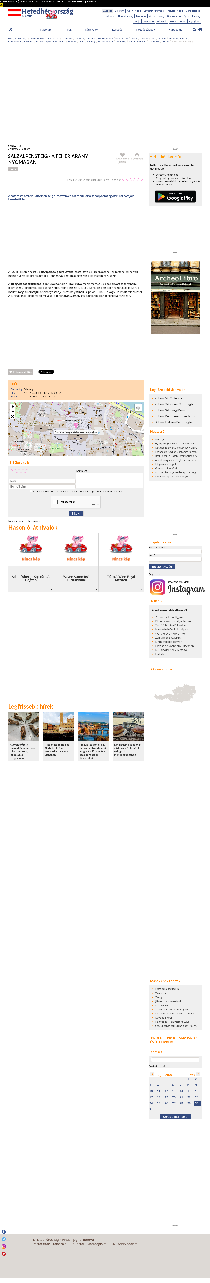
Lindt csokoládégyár (168, 641)
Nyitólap (45, 30)
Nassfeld (72, 41)
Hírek (68, 30)
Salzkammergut (105, 41)
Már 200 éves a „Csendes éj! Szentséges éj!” (178, 472)
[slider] (132, 179)
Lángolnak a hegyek (165, 464)
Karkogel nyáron (164, 1017)
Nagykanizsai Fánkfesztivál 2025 (172, 1021)
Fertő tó (134, 38)
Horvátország (125, 16)
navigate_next (199, 1065)
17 (151, 1097)
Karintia (184, 38)
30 (196, 1103)
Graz (153, 38)
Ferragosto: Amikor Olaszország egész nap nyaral (181, 451)
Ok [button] (1, 5)
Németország (156, 16)
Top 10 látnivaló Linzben (171, 625)
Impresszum (41, 1244)
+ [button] (13, 406)
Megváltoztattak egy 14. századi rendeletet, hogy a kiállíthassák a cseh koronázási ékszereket (93, 751)
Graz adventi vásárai (166, 468)
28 (181, 1103)
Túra (13, 169)
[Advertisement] (75, 236)
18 (158, 1097)
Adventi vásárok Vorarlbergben (171, 1009)
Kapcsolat (175, 30)
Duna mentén (122, 38)
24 (151, 1103)
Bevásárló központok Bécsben (174, 645)
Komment (81, 470)
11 (158, 1091)
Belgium (119, 10)
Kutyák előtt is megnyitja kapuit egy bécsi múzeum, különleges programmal (22, 751)
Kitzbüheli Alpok (43, 41)
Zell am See (154, 41)
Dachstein (91, 38)
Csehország (134, 10)
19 (166, 1097)
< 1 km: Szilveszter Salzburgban (175, 404)
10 (151, 1091)
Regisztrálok (155, 574)
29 (189, 1103)
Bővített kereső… (158, 1066)
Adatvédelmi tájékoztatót (49, 491)
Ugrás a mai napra (175, 1116)
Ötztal (82, 41)
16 (196, 1091)
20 (174, 1097)
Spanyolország (192, 16)
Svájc (137, 21)
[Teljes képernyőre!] (12, 416)
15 (189, 1091)
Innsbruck (173, 38)
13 (174, 1091)
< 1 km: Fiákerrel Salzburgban (174, 422)
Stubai (132, 41)
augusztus (164, 1074)
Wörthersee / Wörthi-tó (170, 633)
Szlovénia (162, 21)
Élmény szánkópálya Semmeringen (174, 621)
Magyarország (178, 21)
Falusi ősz (160, 439)
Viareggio (160, 997)
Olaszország (174, 16)
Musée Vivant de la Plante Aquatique (174, 1013)
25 (158, 1103)
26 (166, 1103)
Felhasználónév (157, 547)
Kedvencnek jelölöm (22, 372)
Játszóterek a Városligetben (169, 1001)
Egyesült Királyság (154, 10)
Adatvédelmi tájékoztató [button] (82, 1)
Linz (55, 41)
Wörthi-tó (141, 41)
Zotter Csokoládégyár (169, 617)
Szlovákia (148, 21)
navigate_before (152, 1074)
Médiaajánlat (97, 1244)
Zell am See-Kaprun (168, 637)
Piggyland (194, 21)
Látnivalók (91, 30)
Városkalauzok (37, 38)
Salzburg (91, 41)
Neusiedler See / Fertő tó (171, 650)
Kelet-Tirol (29, 41)
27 (174, 1103)
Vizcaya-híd (161, 993)
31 (151, 1109)
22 (189, 1097)
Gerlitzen (144, 38)
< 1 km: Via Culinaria (168, 398)
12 (166, 1091)
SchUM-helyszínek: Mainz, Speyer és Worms (178, 1025)
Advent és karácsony (181, 41)
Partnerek (77, 1244)
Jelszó (152, 555)
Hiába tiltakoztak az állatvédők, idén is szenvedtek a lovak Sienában (57, 749)
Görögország (193, 10)
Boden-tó (79, 38)
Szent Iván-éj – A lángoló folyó (171, 476)
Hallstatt (162, 38)
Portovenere (161, 1005)
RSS (112, 1244)
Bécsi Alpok (67, 38)
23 (196, 1097)
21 (181, 1097)
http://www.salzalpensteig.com (40, 396)
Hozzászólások (145, 30)
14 (181, 1091)
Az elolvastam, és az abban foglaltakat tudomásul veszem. (77, 491)
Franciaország (175, 10)
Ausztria (107, 10)
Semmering (121, 41)
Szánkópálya (21, 38)
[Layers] (138, 407)
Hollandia (110, 16)
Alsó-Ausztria (52, 38)
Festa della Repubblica (167, 988)
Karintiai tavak (15, 41)
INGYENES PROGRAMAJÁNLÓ (173, 1038)
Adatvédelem (127, 1244)
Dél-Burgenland (105, 38)
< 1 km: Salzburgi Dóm (170, 410)
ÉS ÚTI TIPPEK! (161, 1042)
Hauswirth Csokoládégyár (172, 629)
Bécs (10, 38)
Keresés (117, 30)
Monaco (141, 16)
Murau (62, 41)
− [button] (13, 411)
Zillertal (165, 41)
